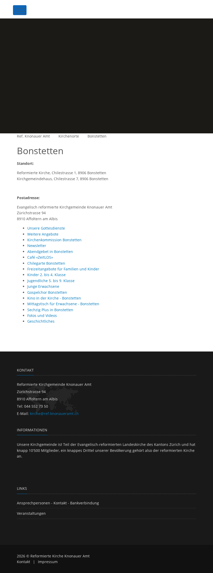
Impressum (48, 561)
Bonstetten (97, 136)
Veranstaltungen (31, 513)
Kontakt (23, 561)
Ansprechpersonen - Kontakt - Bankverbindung (58, 502)
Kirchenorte (68, 136)
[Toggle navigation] (19, 10)
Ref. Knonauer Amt (33, 136)
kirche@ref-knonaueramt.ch (54, 413)
